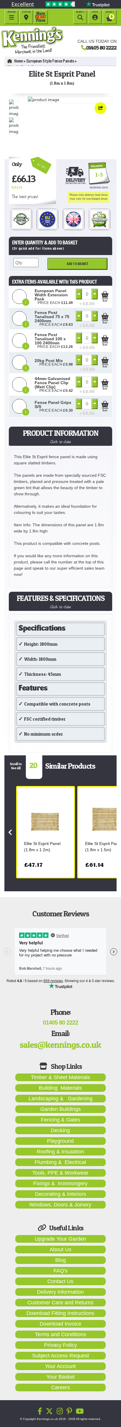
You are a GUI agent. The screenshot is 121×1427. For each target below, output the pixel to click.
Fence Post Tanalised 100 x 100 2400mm (50, 338)
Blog (60, 1260)
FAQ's (60, 1271)
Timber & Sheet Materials (60, 1077)
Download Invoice (60, 1324)
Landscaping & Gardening (60, 1099)
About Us (60, 1249)
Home (18, 61)
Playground (60, 1141)
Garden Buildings (60, 1109)
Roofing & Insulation (60, 1152)
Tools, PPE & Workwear (60, 1173)
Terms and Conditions (60, 1334)
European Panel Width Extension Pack (51, 294)
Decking (60, 1130)
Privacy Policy (60, 1345)
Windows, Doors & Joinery (60, 1205)
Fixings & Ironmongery (60, 1183)
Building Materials (60, 1088)
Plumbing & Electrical (60, 1162)
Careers (60, 1387)
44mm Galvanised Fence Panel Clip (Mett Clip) (52, 382)
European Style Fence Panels (50, 61)
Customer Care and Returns (60, 1303)
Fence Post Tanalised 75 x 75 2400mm (52, 316)
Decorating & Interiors (60, 1194)
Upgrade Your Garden (60, 1239)
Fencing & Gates (60, 1120)
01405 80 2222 (101, 47)
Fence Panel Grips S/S (53, 404)
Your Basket (60, 1377)
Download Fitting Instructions (60, 1313)
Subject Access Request (60, 1356)
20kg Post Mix (49, 360)
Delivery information (60, 1292)
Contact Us (60, 1281)
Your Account (60, 1366)
